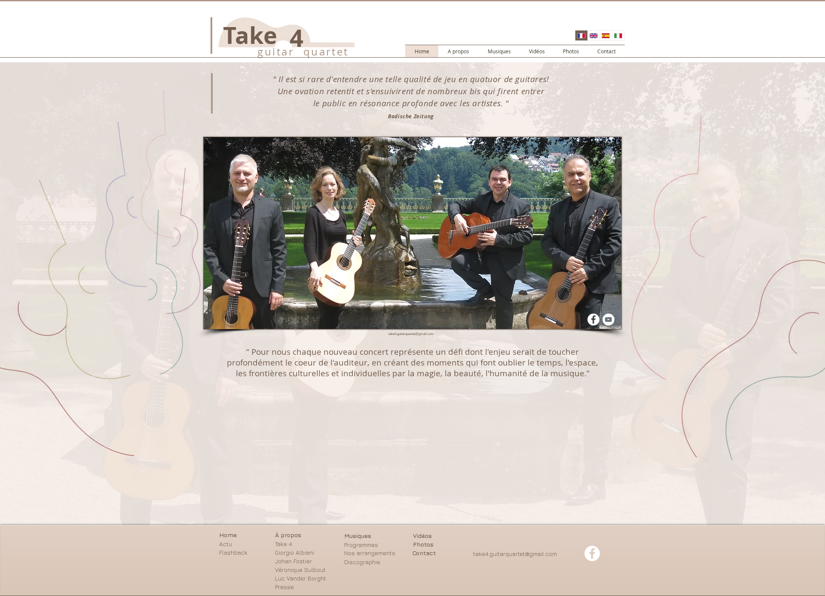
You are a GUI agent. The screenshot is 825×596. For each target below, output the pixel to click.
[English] (593, 35)
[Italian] (618, 35)
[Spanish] (605, 35)
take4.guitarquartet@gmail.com (411, 334)
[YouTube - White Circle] (608, 319)
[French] (581, 35)
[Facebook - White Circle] (593, 319)
